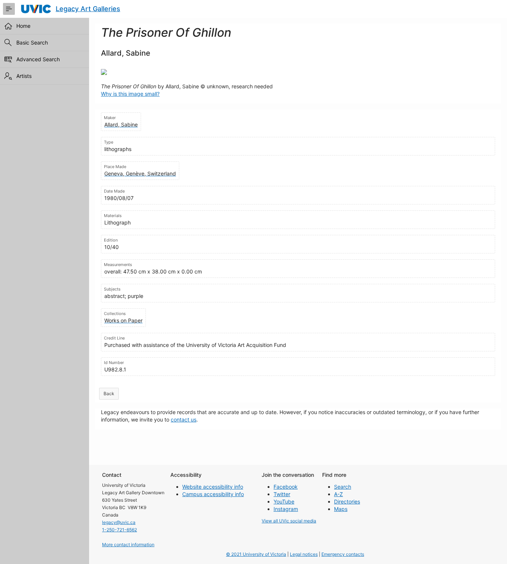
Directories (347, 501)
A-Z (338, 494)
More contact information (128, 544)
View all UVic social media (289, 521)
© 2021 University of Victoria (256, 554)
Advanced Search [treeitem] (38, 59)
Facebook (286, 486)
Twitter (282, 494)
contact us (183, 419)
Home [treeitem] (23, 26)
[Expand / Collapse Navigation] (9, 9)
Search (342, 486)
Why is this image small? (130, 94)
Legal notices (304, 554)
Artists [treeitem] (24, 76)
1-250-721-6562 (119, 529)
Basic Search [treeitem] (32, 42)
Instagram (286, 509)
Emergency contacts (342, 554)
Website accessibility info (212, 486)
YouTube (284, 501)
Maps (340, 509)
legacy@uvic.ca (118, 522)
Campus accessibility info (213, 494)
